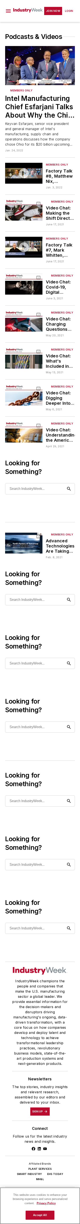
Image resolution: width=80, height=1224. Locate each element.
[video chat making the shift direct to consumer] (23, 210)
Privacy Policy (46, 1203)
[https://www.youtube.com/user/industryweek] (45, 1149)
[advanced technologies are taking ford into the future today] (23, 543)
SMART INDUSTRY (29, 1174)
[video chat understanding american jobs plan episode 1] (23, 432)
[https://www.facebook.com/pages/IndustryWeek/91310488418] (33, 1149)
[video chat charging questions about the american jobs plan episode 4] (23, 321)
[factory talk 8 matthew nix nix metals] (23, 173)
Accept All (40, 1215)
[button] (8, 11)
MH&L (40, 1179)
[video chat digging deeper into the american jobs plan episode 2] (23, 395)
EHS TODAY (55, 1174)
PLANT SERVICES (40, 1168)
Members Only (62, 423)
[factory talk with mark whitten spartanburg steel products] (23, 247)
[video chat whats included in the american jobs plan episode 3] (23, 358)
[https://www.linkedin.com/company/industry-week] (39, 1149)
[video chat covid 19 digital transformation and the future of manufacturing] (23, 284)
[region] (40, 1205)
